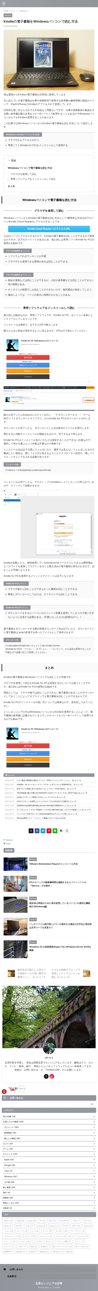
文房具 (32, 1252)
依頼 (33, 1246)
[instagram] (51, 1076)
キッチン (47, 1231)
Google (7, 1226)
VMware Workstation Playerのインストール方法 (53, 864)
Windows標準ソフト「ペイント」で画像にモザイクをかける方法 (41, 818)
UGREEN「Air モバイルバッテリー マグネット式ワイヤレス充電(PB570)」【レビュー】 (50, 784)
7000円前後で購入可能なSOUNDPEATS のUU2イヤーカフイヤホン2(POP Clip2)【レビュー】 (52, 793)
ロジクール (8, 1246)
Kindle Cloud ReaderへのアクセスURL (49, 228)
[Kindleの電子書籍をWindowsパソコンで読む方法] (43, 830)
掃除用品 (20, 1252)
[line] (55, 830)
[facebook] (37, 830)
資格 (69, 1252)
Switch (88, 1226)
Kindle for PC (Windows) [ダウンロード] (39, 340)
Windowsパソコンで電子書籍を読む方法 (30, 168)
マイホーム (24, 1241)
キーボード (61, 1231)
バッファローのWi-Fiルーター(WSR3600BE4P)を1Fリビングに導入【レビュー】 (47, 814)
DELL (52, 1221)
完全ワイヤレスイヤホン (62, 1246)
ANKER (20, 1221)
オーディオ (22, 1231)
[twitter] (31, 830)
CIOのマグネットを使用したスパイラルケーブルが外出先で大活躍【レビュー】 (47, 801)
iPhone (29, 1226)
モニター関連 (64, 1241)
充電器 (44, 1246)
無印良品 (57, 1252)
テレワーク (30, 1236)
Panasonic (54, 1226)
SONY (76, 1226)
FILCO (76, 1221)
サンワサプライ (78, 1231)
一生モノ (22, 1246)
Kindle (8, 843)
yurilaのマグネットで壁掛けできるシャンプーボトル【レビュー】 (41, 797)
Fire (87, 1221)
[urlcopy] (67, 830)
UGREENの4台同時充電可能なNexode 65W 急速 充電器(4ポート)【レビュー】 (47, 805)
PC (65, 1226)
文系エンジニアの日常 (49, 1283)
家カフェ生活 (82, 1246)
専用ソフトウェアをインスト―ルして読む (33, 179)
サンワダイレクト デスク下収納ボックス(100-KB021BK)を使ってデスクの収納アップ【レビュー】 (54, 810)
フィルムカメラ (81, 1236)
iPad (18, 1226)
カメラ (35, 1231)
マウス (38, 1241)
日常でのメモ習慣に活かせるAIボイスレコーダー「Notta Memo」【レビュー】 (46, 789)
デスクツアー (46, 1236)
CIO (42, 1221)
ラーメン (79, 1241)
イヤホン (8, 1231)
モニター (50, 1241)
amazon (8, 1221)
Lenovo (41, 1226)
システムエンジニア (12, 1236)
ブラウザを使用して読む (24, 174)
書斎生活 (44, 1252)
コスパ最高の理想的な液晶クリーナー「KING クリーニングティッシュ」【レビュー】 (49, 780)
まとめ (11, 186)
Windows (9, 840)
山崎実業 (7, 1252)
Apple (32, 1221)
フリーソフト (9, 1241)
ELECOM (64, 1221)
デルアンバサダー (63, 1236)
